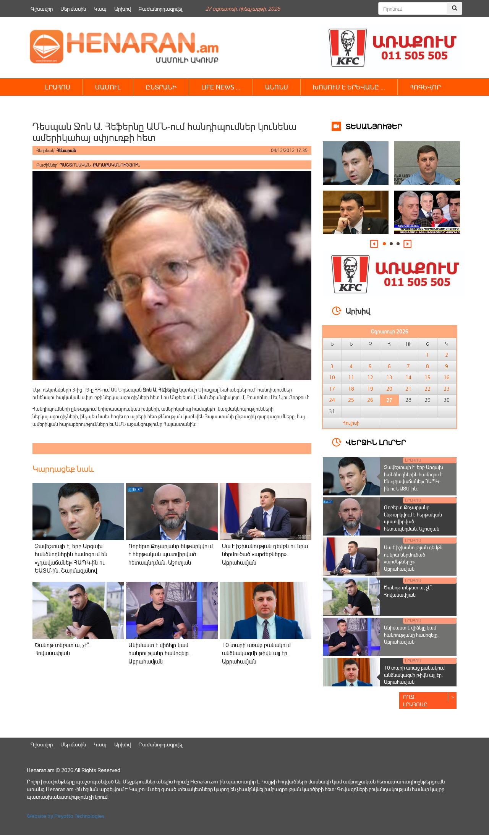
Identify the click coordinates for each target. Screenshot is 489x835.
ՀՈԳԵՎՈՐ (425, 87)
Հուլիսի (351, 423)
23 (447, 389)
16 (447, 377)
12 (370, 377)
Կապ (100, 8)
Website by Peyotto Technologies (66, 815)
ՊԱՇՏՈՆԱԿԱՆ (75, 165)
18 (351, 389)
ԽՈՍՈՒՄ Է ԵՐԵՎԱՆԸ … (349, 87)
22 (427, 389)
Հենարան (66, 150)
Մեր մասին (73, 8)
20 (389, 389)
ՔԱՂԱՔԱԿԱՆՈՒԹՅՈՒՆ (116, 165)
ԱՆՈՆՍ (276, 87)
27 (389, 400)
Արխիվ (122, 8)
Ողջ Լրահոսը (415, 700)
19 (370, 389)
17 (332, 389)
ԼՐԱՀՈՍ (57, 87)
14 (408, 377)
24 (332, 400)
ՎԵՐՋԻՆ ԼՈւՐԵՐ (376, 442)
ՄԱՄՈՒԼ (108, 87)
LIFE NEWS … (220, 87)
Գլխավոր (42, 8)
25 (351, 400)
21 (408, 389)
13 (389, 377)
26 (370, 400)
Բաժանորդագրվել (160, 8)
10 (332, 377)
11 (351, 377)
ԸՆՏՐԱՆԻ (161, 87)
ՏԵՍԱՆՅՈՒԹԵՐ (374, 126)
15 (427, 377)
